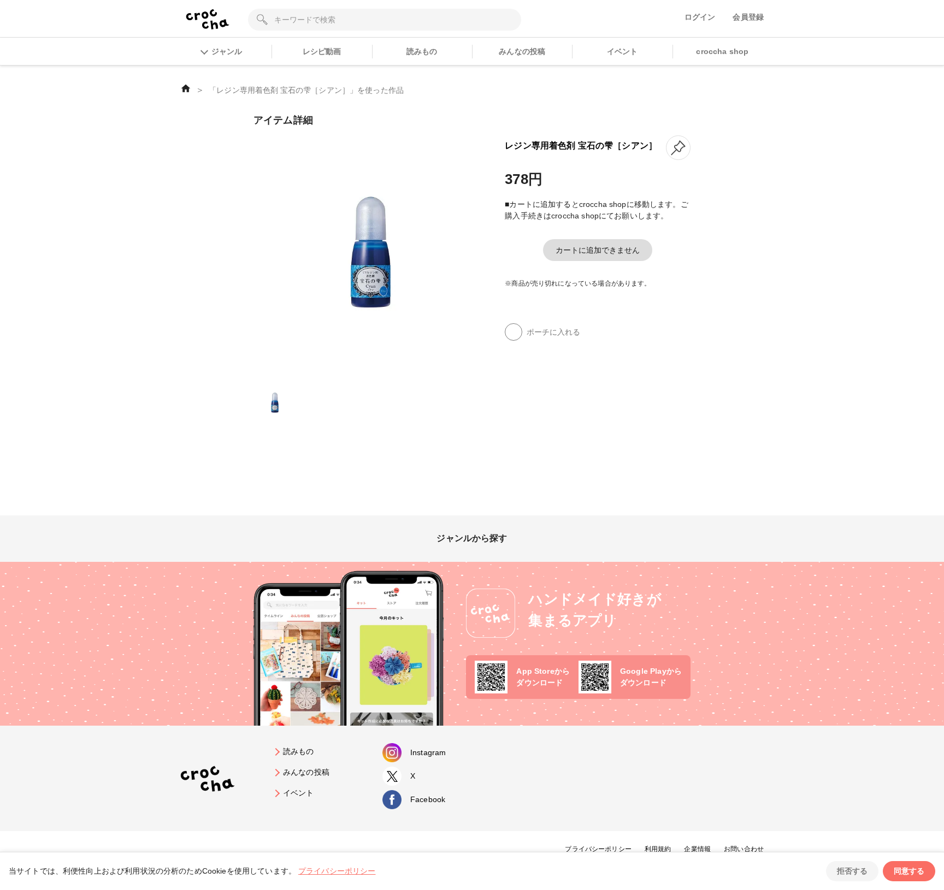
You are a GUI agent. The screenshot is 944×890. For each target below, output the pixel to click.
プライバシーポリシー (598, 849)
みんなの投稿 (522, 51)
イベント (622, 51)
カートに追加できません (598, 250)
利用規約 (658, 849)
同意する (909, 871)
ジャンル (226, 51)
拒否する (852, 871)
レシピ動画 (322, 51)
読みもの (422, 51)
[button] (678, 147)
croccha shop (722, 51)
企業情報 (697, 849)
